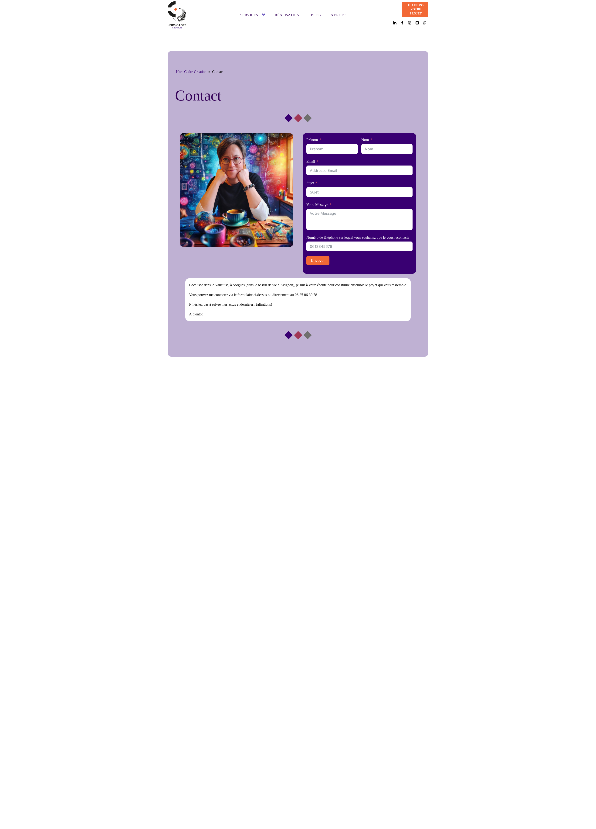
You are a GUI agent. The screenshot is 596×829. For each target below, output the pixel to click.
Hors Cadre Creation (191, 72)
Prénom (312, 140)
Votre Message (317, 205)
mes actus (229, 304)
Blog (316, 15)
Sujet (310, 183)
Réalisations (288, 15)
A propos (340, 15)
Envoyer (318, 261)
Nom (365, 140)
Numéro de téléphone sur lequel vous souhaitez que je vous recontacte (357, 237)
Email (310, 161)
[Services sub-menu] (264, 15)
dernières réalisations (255, 304)
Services (249, 15)
